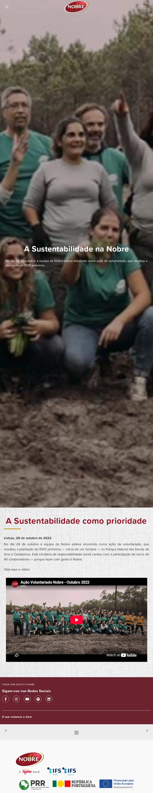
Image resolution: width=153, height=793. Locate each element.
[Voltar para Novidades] (75, 732)
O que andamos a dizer (17, 717)
